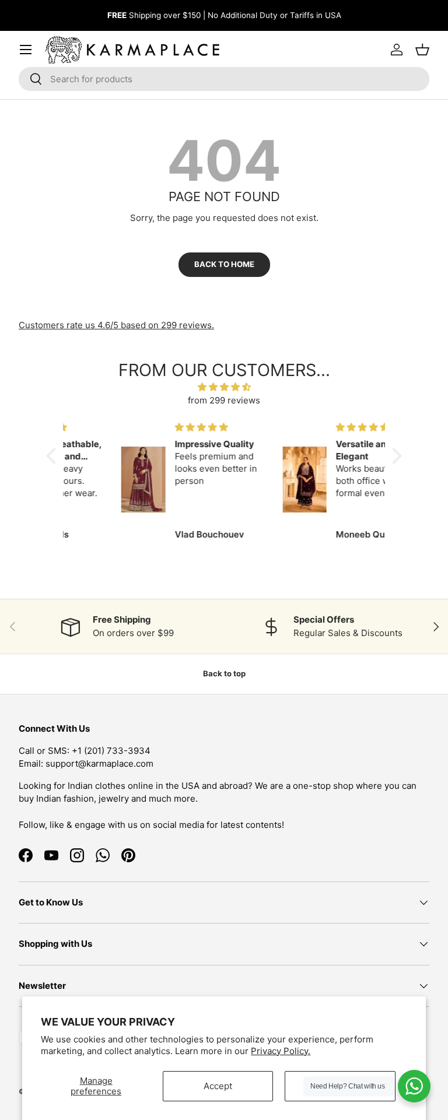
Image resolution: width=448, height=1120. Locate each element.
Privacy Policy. (280, 1050)
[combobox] (224, 79)
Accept (218, 1085)
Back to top (224, 673)
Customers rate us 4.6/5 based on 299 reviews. (116, 325)
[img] (224, 387)
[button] (54, 456)
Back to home (224, 264)
